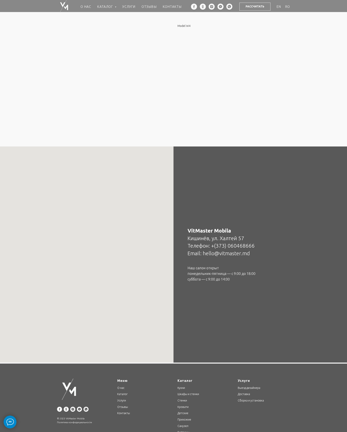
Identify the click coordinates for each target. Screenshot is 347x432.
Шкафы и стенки (188, 394)
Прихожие (184, 419)
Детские (183, 413)
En (279, 6)
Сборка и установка (251, 400)
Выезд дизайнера (249, 387)
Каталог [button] (105, 6)
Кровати (183, 407)
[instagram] (212, 7)
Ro (287, 6)
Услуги (128, 6)
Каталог (122, 394)
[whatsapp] (229, 7)
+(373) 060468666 (233, 246)
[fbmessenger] (220, 7)
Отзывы (149, 6)
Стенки (182, 400)
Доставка (244, 394)
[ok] (203, 7)
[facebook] (194, 7)
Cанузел (183, 426)
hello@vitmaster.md (226, 253)
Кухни (181, 387)
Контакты (172, 6)
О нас (86, 6)
